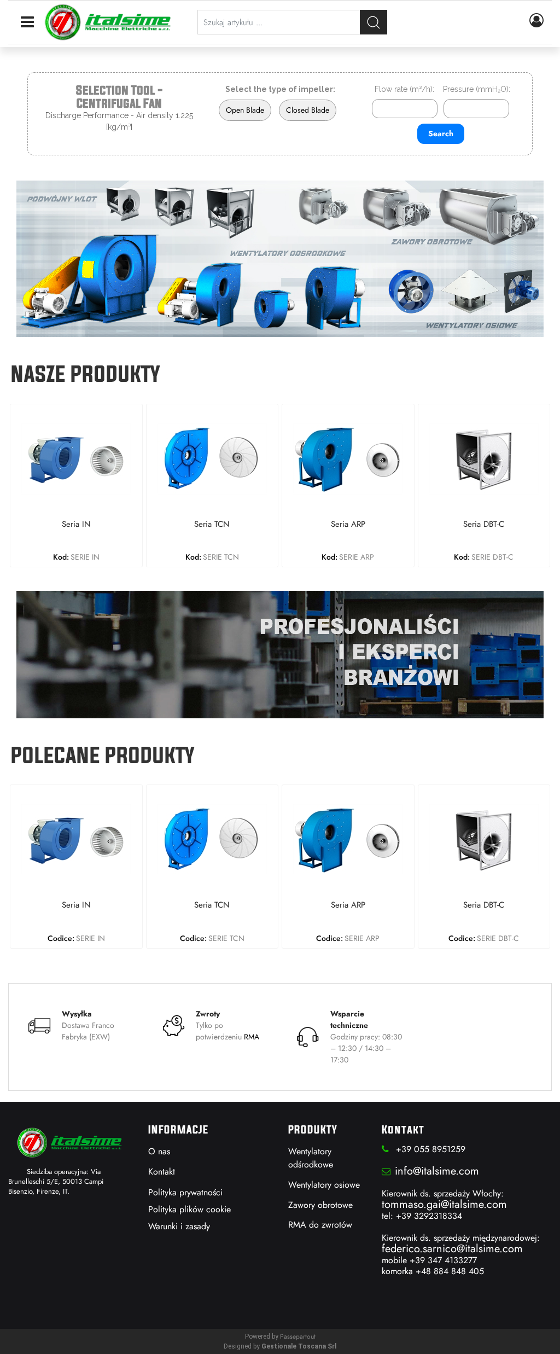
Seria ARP (348, 524)
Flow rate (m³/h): (404, 89)
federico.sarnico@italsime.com (452, 1249)
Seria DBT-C (483, 524)
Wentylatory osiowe (324, 1184)
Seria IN (76, 524)
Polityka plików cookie (189, 1209)
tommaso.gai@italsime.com (444, 1204)
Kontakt (161, 1171)
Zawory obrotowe (320, 1205)
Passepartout (298, 1336)
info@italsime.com (437, 1171)
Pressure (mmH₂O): (476, 89)
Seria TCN (212, 524)
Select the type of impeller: (280, 89)
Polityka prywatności (185, 1192)
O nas (159, 1151)
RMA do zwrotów (320, 1224)
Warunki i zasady (179, 1226)
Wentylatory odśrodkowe (310, 1158)
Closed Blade (307, 109)
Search (440, 133)
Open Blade (245, 109)
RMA (251, 1036)
